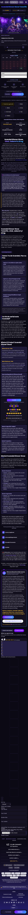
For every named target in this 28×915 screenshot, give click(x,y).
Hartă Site (20, 897)
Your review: (4, 821)
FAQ (21, 111)
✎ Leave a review (19, 630)
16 (24, 64)
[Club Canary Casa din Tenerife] (2, 2)
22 (21, 66)
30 (24, 68)
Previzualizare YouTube (21, 160)
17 (3, 66)
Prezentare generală (8, 104)
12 (10, 64)
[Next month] (25, 56)
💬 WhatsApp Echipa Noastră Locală (13, 621)
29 (21, 68)
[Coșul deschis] (25, 2)
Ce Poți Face (13, 2)
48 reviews (21, 10)
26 (10, 68)
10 (3, 64)
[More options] (23, 2)
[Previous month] (3, 56)
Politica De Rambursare (7, 897)
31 (3, 70)
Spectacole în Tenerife (11, 838)
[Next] (23, 47)
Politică (8, 115)
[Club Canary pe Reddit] (21, 902)
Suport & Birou (13, 858)
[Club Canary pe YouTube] (7, 902)
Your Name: (4, 809)
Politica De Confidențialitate (21, 894)
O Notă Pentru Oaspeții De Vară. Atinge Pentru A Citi (14, 887)
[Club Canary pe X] (16, 902)
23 (24, 66)
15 (21, 64)
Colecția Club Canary (10, 555)
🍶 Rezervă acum (8, 617)
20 (14, 66)
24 (3, 68)
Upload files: (13, 829)
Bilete (21, 104)
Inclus (21, 108)
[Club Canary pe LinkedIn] (14, 902)
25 (6, 68)
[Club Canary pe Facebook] (12, 902)
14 (17, 64)
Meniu (8, 108)
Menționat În (13, 861)
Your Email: (4, 813)
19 (10, 66)
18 (6, 66)
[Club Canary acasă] (14, 844)
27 (14, 68)
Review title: (4, 817)
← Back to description (7, 630)
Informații (8, 111)
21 (17, 66)
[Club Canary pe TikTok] (9, 902)
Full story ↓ (14, 52)
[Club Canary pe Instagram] (5, 902)
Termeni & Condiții (7, 894)
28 (17, 68)
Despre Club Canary (13, 855)
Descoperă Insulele (13, 849)
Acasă (6, 2)
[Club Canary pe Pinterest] (19, 902)
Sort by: (3, 802)
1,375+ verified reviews (18, 181)
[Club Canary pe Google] (24, 902)
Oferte (21, 2)
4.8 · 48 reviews (17, 94)
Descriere (7, 94)
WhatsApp (22, 565)
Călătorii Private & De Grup (13, 852)
